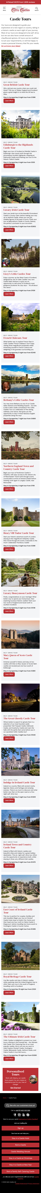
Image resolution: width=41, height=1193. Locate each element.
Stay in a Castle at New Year (20, 1165)
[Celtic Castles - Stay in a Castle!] (20, 9)
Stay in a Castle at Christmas (20, 1158)
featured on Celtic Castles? (28, 1119)
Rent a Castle (20, 1145)
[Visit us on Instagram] (19, 1114)
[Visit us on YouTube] (23, 1114)
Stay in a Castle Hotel (20, 1138)
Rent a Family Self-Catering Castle (20, 1171)
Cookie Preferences (21, 1183)
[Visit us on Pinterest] (27, 1114)
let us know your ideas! (10, 46)
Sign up (21, 1128)
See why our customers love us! (22, 1105)
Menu (4, 10)
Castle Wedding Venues (20, 1151)
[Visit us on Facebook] (14, 1114)
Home (5, 1098)
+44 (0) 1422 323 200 (23, 1110)
